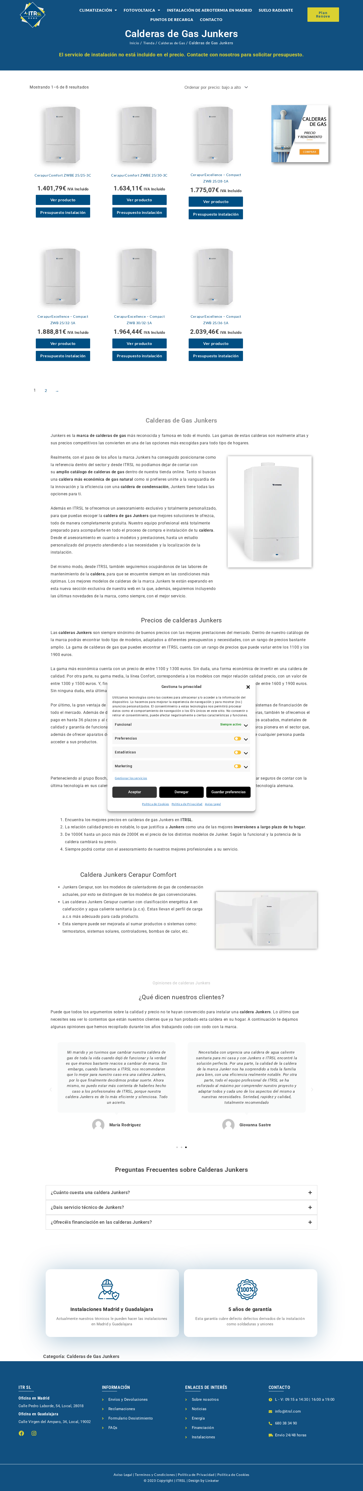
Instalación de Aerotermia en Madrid (209, 10)
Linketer (212, 1480)
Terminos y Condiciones (155, 1474)
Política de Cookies (155, 804)
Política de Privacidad (187, 804)
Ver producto (63, 199)
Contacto (211, 19)
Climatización (96, 10)
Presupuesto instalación (63, 212)
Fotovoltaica (139, 10)
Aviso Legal (213, 804)
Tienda (149, 43)
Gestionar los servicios (131, 778)
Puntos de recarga (171, 19)
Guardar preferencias (228, 792)
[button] (248, 686)
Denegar (181, 792)
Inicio (134, 43)
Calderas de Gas (171, 43)
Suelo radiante (276, 10)
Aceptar (134, 792)
